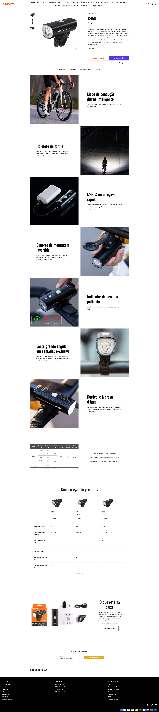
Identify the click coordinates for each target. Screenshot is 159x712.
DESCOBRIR (84, 6)
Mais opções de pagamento (119, 63)
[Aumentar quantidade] (97, 51)
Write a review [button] (94, 657)
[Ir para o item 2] (32, 22)
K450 (52, 512)
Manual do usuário (109, 628)
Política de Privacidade (61, 687)
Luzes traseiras (6, 687)
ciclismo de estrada (7, 691)
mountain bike (5, 694)
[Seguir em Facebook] (147, 704)
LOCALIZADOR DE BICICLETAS (55, 2)
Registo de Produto (113, 699)
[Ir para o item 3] (32, 28)
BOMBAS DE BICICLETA (102, 2)
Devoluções (111, 691)
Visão (54, 518)
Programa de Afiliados (113, 687)
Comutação (5, 689)
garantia (110, 696)
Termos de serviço (59, 689)
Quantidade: (91, 48)
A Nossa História (59, 684)
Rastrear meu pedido (113, 689)
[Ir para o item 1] (32, 15)
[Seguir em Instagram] (152, 704)
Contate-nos (111, 684)
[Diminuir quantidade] (90, 51)
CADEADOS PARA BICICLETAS (120, 2)
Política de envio (112, 694)
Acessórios (5, 696)
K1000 (104, 512)
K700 (77, 512)
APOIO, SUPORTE (97, 6)
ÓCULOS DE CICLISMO (87, 2)
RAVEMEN (91, 13)
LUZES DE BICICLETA (36, 2)
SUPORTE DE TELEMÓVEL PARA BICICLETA (66, 6)
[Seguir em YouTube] (156, 704)
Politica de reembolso (60, 691)
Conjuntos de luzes (7, 699)
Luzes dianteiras (6, 684)
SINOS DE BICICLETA (72, 2)
